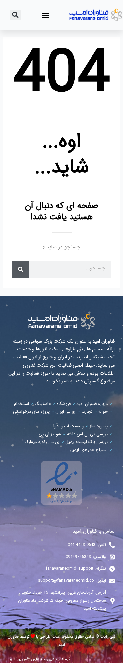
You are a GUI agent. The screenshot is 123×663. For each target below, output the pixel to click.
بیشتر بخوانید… (57, 381)
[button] (45, 15)
